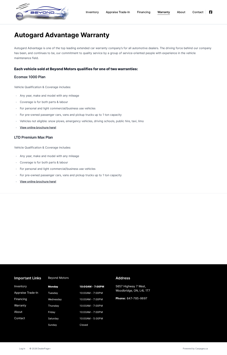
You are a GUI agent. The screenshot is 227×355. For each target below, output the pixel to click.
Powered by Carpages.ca (195, 348)
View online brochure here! (38, 127)
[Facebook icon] (211, 12)
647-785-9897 (137, 298)
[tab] (58, 279)
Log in (22, 348)
